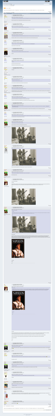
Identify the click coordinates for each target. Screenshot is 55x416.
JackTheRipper (6, 401)
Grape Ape (5, 372)
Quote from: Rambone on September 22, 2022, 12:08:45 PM (17, 286)
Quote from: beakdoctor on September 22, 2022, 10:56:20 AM (18, 60)
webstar (5, 353)
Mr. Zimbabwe (30, 408)
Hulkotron (5, 67)
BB (4, 179)
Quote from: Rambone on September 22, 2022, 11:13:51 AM (17, 114)
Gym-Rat (5, 145)
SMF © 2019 (27, 414)
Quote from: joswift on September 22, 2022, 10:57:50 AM (17, 78)
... (10, 12)
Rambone (5, 119)
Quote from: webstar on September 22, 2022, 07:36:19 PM (17, 383)
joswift (5, 40)
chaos (5, 343)
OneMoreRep (33, 408)
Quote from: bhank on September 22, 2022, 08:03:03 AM (17, 34)
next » (50, 11)
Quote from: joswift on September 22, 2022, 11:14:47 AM (17, 121)
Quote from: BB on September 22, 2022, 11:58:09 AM (17, 209)
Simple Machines (30, 414)
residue (5, 76)
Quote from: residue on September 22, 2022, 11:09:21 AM (17, 87)
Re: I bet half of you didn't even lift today (17, 32)
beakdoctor (5, 48)
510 (7, 12)
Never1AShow (6, 381)
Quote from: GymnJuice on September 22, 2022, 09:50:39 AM (18, 42)
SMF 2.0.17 (25, 414)
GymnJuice (5, 32)
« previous (49, 11)
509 (6, 12)
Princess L (27, 408)
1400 (11, 12)
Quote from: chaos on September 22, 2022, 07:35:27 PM (17, 355)
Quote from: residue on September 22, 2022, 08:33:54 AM (17, 50)
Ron (28, 408)
